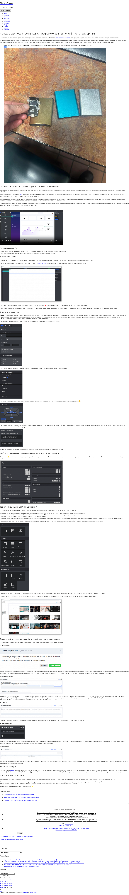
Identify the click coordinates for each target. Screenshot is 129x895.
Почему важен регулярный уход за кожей (11, 839)
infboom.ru (7, 26)
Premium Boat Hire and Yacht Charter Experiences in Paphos (16, 836)
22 (9, 885)
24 (1, 887)
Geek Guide (7, 20)
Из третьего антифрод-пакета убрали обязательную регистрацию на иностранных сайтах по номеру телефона (66, 819)
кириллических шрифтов (63, 38)
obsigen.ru (6, 29)
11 (2, 883)
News (5, 13)
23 (11, 885)
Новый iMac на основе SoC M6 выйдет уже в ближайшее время (21, 866)
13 (5, 883)
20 (6, 885)
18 (2, 885)
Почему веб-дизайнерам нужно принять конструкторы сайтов (21, 797)
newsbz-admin (69, 824)
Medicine (6, 17)
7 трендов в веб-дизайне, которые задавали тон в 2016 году (20, 800)
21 (7, 885)
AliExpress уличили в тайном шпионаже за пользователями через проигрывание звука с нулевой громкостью (66, 821)
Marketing (7, 23)
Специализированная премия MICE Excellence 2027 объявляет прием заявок (66, 818)
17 (0, 885)
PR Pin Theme (33, 892)
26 (4, 887)
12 (4, 883)
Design (5, 25)
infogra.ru (61, 825)
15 (9, 883)
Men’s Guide (7, 18)
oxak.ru (6, 28)
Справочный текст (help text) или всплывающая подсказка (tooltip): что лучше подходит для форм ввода (66, 813)
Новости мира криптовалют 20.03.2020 (66, 830)
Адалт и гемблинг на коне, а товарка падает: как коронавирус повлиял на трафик (66, 828)
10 (0, 883)
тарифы (12, 770)
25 (2, 887)
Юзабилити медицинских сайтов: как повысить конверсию (66, 816)
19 (4, 885)
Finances (6, 15)
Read (5, 47)
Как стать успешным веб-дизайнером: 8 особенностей (19, 794)
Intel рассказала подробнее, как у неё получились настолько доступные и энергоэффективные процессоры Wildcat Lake (37, 864)
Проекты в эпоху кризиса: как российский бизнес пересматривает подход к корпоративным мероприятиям (66, 814)
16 (11, 883)
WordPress (25, 892)
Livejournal (7, 21)
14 (7, 883)
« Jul (1, 891)
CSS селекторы (42, 263)
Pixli (21, 194)
